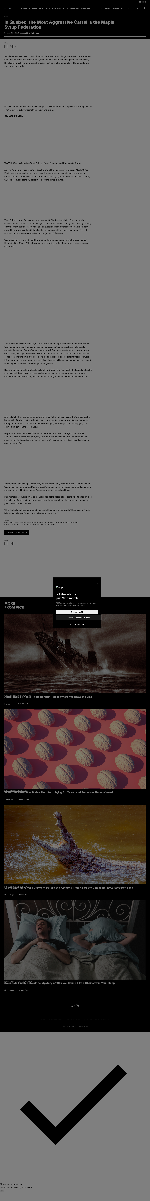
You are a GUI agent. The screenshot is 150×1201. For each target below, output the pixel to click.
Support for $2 (77, 612)
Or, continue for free (77, 624)
